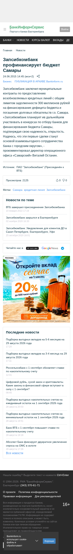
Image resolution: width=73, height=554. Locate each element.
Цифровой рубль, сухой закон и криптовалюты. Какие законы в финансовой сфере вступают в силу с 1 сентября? (35, 385)
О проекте (9, 491)
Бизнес (7, 81)
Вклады (58, 40)
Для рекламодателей (48, 496)
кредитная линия (34, 189)
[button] (5, 29)
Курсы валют (41, 40)
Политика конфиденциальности (38, 491)
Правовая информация (17, 496)
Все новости (14, 453)
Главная (7, 50)
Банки (7, 40)
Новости (23, 40)
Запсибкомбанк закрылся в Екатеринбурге (32, 217)
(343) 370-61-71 (30, 485)
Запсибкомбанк (55, 189)
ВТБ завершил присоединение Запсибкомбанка (35, 207)
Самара (17, 189)
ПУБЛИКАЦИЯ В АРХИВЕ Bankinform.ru (39, 81)
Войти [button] (65, 29)
